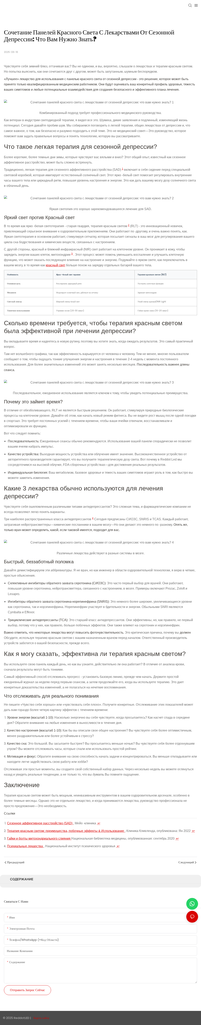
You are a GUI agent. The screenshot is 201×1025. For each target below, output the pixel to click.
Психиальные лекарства (25, 846)
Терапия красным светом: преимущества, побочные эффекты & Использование (66, 831)
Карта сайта (41, 1018)
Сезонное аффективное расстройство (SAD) (40, 823)
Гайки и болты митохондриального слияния (39, 838)
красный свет (55, 265)
